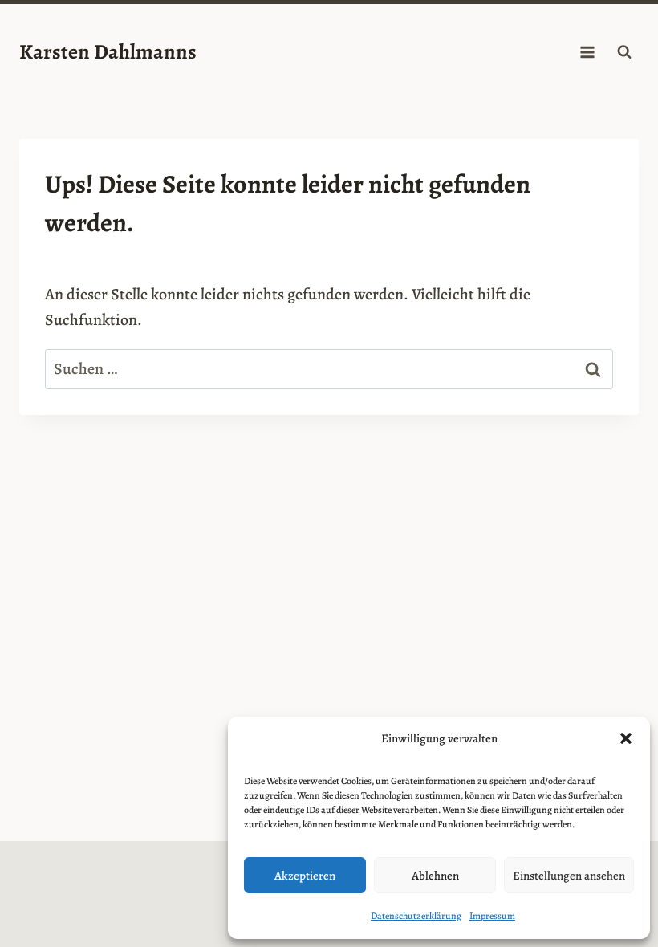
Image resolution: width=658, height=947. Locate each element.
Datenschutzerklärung (416, 915)
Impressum (492, 915)
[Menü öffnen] (587, 51)
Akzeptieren (304, 876)
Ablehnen (435, 876)
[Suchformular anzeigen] (624, 52)
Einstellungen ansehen (569, 876)
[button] (626, 738)
